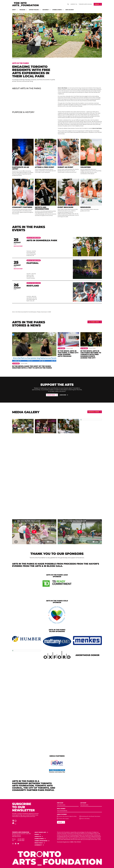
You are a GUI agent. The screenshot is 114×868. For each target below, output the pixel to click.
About (14, 9)
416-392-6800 (20, 839)
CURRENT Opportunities (41, 840)
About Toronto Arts (40, 832)
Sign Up (60, 822)
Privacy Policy (39, 842)
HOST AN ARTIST (70, 9)
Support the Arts (34, 9)
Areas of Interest (62, 814)
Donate (97, 4)
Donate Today (51, 395)
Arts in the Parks (85, 818)
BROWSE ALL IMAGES (93, 411)
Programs (22, 9)
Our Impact (45, 9)
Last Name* (83, 802)
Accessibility (38, 845)
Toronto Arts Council (85, 4)
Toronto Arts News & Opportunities (67, 816)
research (71, 121)
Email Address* (61, 808)
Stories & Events (57, 9)
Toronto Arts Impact (63, 818)
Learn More (63, 395)
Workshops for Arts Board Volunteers (90, 816)
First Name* (60, 802)
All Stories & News (94, 321)
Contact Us (74, 4)
